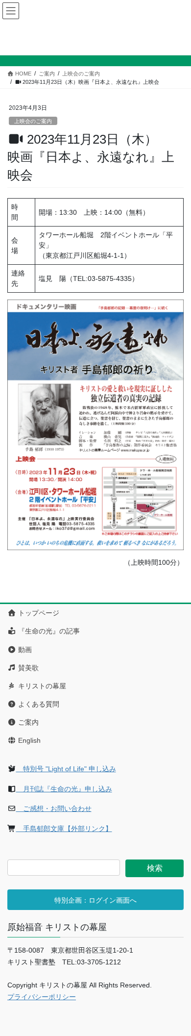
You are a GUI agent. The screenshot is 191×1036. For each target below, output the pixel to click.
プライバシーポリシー (41, 997)
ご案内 (27, 722)
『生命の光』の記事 (48, 631)
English (28, 740)
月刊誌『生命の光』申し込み (64, 789)
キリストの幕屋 (41, 686)
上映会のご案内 (33, 121)
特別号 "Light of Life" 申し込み (66, 769)
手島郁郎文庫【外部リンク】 (64, 829)
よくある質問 (37, 704)
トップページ (37, 613)
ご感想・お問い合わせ (54, 808)
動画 (24, 650)
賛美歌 (27, 668)
